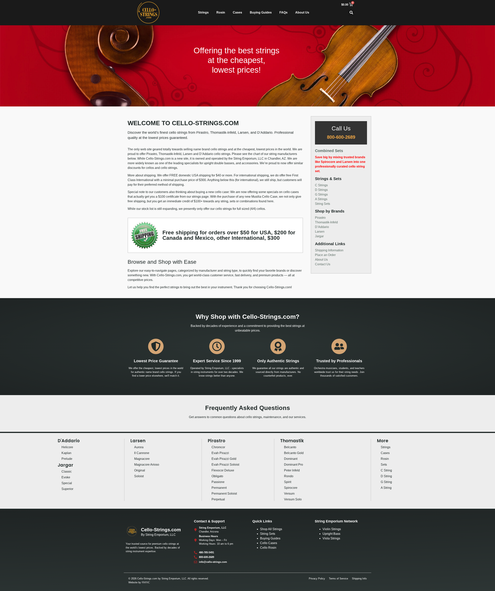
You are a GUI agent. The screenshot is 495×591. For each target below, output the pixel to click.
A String (386, 487)
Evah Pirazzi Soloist (225, 464)
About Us (302, 12)
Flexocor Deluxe (223, 470)
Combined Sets (329, 151)
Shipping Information (329, 250)
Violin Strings (332, 529)
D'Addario (69, 441)
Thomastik (292, 441)
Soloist (139, 476)
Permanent (219, 487)
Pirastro (320, 217)
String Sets (322, 203)
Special (66, 483)
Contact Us (322, 264)
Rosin (220, 12)
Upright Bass (331, 533)
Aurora (138, 447)
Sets (384, 464)
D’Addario (322, 227)
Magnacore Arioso (146, 464)
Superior (67, 489)
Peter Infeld (292, 470)
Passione (218, 482)
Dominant (290, 458)
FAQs (283, 12)
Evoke (65, 477)
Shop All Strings (271, 529)
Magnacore (142, 458)
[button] (351, 12)
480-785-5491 (206, 552)
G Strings (321, 194)
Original (139, 470)
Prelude (66, 458)
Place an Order (325, 255)
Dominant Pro (293, 464)
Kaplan (66, 453)
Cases (237, 12)
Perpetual (218, 499)
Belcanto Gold (294, 453)
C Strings (321, 185)
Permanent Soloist (224, 493)
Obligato (217, 476)
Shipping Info (359, 578)
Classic (66, 471)
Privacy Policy (317, 578)
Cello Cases (268, 543)
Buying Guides (261, 12)
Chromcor (218, 447)
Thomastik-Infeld (326, 222)
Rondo (288, 476)
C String (386, 470)
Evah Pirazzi (220, 453)
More (382, 441)
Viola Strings (331, 538)
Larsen (319, 231)
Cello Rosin (268, 547)
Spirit (287, 482)
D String (386, 476)
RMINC (146, 582)
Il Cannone (141, 453)
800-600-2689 (341, 137)
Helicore (67, 447)
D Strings (321, 189)
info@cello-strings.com (213, 561)
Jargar (319, 236)
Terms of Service (338, 578)
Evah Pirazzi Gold (224, 458)
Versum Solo (293, 499)
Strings (203, 12)
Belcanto (290, 447)
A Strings (321, 199)
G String (386, 482)
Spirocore (290, 487)
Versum (289, 493)
